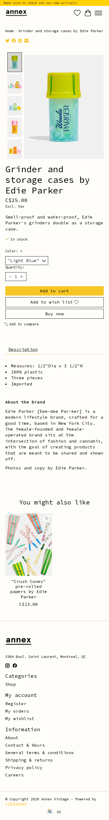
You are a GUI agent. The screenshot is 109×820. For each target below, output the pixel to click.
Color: (13, 251)
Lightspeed (15, 803)
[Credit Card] (49, 811)
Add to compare (24, 324)
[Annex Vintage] (16, 12)
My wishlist (19, 718)
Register (15, 703)
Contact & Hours (25, 745)
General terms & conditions (39, 752)
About (12, 737)
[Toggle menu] (98, 13)
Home (9, 31)
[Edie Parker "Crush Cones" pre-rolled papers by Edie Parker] (28, 545)
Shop (10, 684)
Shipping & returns (29, 760)
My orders (17, 711)
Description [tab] (23, 349)
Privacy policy (23, 767)
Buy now (54, 313)
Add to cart (54, 290)
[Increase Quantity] (21, 276)
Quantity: (14, 267)
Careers (14, 774)
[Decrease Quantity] (10, 276)
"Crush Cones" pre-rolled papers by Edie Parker (28, 589)
